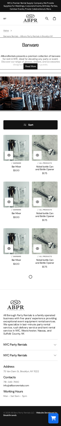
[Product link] (16, 153)
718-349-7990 (11, 382)
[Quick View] (9, 155)
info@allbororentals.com (16, 385)
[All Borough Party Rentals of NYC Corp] (30, 18)
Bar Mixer (16, 166)
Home (6, 30)
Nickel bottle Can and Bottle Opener (44, 168)
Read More (30, 66)
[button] (7, 18)
